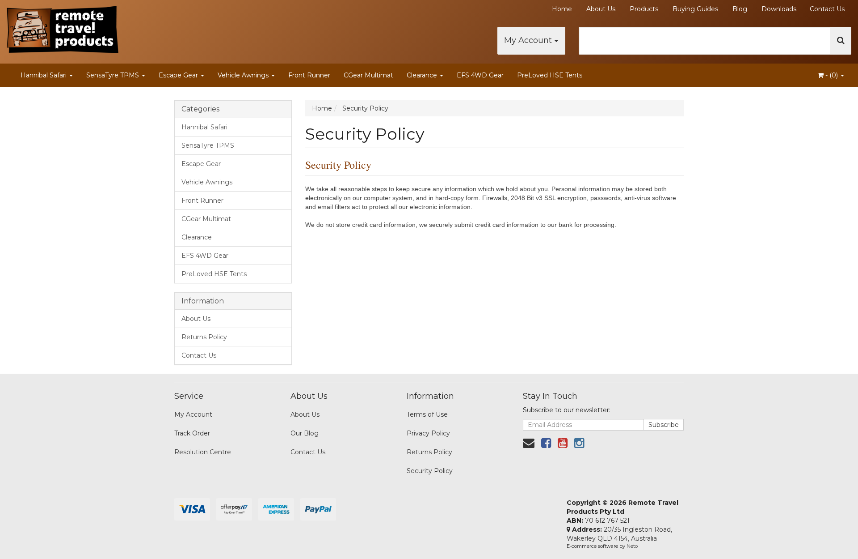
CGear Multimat (368, 75)
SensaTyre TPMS (113, 75)
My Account (529, 40)
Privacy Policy (428, 433)
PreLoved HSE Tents (549, 75)
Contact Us (827, 9)
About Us (600, 9)
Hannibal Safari (44, 75)
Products (644, 9)
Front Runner (309, 75)
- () (832, 75)
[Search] (840, 41)
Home (562, 9)
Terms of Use (427, 414)
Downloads (778, 9)
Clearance (423, 75)
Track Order (192, 433)
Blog (739, 9)
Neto (632, 546)
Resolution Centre (202, 452)
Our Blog (304, 433)
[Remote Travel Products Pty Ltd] (62, 27)
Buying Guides (695, 9)
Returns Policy (204, 337)
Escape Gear (179, 75)
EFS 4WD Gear (480, 75)
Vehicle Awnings (244, 75)
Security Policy (430, 471)
